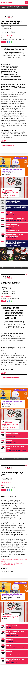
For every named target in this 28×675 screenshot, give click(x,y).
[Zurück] (1, 7)
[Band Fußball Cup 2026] (14, 187)
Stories (16, 157)
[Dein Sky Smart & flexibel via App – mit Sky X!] (14, 166)
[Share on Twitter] (9, 42)
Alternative (24, 458)
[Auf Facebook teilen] (7, 42)
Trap (23, 8)
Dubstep (9, 8)
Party (3, 7)
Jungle (19, 8)
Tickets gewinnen (9, 195)
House (14, 8)
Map (4, 42)
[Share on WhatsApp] (11, 42)
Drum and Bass (18, 6)
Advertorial (23, 157)
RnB (26, 267)
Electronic (10, 6)
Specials (4, 267)
